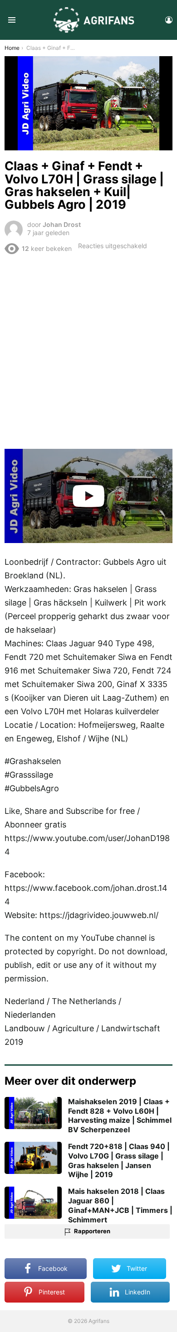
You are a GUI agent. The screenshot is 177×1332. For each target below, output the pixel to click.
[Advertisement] (88, 351)
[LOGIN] (168, 20)
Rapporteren (92, 1231)
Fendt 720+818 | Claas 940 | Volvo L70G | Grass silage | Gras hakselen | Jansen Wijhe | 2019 (119, 1160)
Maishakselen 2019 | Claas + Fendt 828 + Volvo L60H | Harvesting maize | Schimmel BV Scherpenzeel (120, 1115)
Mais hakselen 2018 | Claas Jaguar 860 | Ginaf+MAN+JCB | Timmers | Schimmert (120, 1205)
